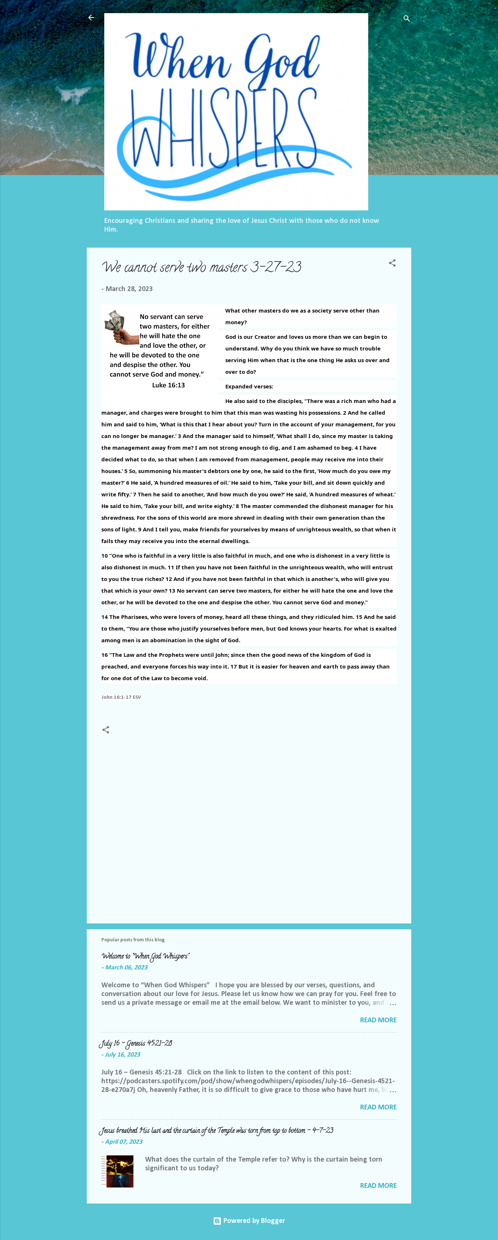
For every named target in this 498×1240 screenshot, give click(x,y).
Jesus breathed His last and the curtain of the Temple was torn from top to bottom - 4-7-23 (217, 1131)
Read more (378, 1020)
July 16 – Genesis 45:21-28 (136, 1044)
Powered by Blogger (253, 1221)
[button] (392, 264)
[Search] (406, 20)
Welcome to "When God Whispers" (145, 957)
